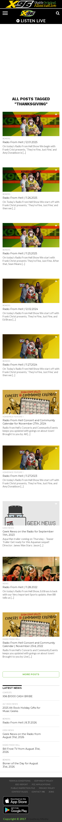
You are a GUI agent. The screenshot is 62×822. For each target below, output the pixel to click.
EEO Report (21, 784)
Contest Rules (20, 792)
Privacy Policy (47, 788)
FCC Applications (41, 784)
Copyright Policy (43, 781)
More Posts (31, 674)
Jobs (51, 792)
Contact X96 (38, 792)
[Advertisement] (31, 58)
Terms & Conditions (19, 781)
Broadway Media (37, 818)
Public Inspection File (23, 788)
